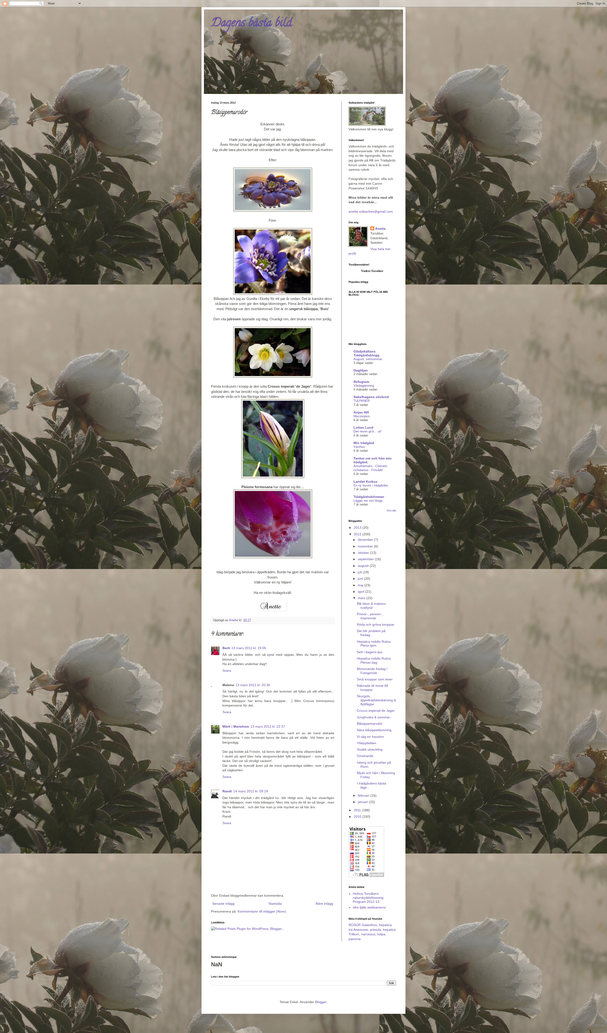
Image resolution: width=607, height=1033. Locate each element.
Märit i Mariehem (235, 726)
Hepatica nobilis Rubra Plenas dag (374, 660)
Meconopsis (362, 416)
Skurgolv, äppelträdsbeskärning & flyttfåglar (376, 700)
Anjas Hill (361, 412)
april (361, 591)
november (366, 546)
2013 (358, 527)
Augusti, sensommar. (368, 359)
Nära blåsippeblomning (374, 730)
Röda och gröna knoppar (375, 624)
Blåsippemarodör (369, 723)
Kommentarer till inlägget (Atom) (262, 911)
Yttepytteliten (366, 743)
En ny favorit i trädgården (371, 485)
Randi (227, 791)
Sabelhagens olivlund (371, 397)
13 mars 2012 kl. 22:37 (267, 726)
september (366, 559)
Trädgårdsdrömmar (369, 497)
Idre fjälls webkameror (369, 907)
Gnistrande (365, 756)
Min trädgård (364, 443)
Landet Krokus (365, 481)
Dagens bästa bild (251, 24)
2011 (358, 810)
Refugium (361, 382)
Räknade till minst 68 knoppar (372, 688)
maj (361, 585)
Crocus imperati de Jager (376, 710)
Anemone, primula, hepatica (375, 930)
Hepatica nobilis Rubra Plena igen (374, 643)
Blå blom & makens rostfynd (371, 606)
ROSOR (355, 925)
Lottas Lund (363, 427)
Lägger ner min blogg (368, 500)
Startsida (275, 903)
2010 (358, 816)
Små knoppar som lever (375, 679)
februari (364, 795)
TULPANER (362, 401)
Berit (226, 648)
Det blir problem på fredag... (371, 633)
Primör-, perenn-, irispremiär (370, 616)
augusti (364, 566)
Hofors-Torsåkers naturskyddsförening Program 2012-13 (368, 898)
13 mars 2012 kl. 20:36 (252, 685)
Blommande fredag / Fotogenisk (372, 671)
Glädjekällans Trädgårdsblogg (366, 353)
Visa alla (391, 510)
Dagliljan (361, 370)
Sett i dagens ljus (369, 652)
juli (360, 572)
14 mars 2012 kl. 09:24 (250, 791)
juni (361, 578)
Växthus (359, 447)
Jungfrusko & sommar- (374, 717)
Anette (380, 228)
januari (363, 802)
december (366, 540)
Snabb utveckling (369, 749)
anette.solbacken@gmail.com (371, 211)
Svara (226, 670)
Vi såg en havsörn (370, 737)
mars (362, 598)
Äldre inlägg (324, 903)
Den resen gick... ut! (368, 431)
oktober (364, 553)
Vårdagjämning (364, 385)
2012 (358, 534)
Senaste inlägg (223, 903)
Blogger (320, 1002)
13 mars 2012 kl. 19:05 (248, 648)
